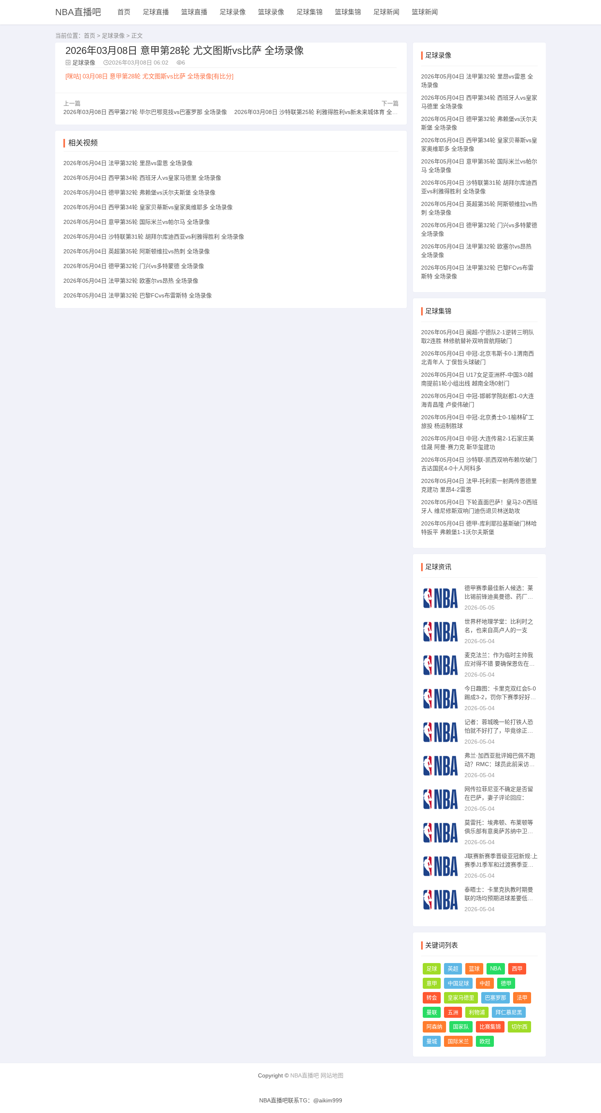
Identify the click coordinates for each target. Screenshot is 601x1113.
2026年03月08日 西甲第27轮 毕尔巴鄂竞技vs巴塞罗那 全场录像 (145, 112)
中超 (485, 983)
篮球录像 (271, 12)
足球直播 (156, 12)
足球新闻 (386, 12)
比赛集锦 (490, 1027)
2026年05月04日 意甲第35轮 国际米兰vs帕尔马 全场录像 (136, 222)
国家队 (461, 1027)
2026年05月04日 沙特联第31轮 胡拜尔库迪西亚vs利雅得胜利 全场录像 (153, 236)
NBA (495, 968)
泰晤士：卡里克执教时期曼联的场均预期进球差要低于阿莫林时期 (498, 898)
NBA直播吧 (78, 12)
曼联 (431, 1012)
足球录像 (233, 12)
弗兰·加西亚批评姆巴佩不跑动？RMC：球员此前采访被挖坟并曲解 (499, 764)
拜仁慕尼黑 (509, 1012)
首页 (123, 12)
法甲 (522, 998)
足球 (431, 968)
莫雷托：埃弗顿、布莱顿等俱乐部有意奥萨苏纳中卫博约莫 (498, 831)
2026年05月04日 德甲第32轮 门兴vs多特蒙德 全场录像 (133, 266)
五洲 (453, 1012)
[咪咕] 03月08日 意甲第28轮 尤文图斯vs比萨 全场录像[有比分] (149, 76)
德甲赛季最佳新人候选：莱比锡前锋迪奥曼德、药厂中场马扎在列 (498, 596)
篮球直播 (194, 12)
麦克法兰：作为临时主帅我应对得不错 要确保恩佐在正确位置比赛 (499, 663)
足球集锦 (309, 12)
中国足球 (458, 983)
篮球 (474, 968)
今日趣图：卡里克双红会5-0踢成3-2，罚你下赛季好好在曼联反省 (500, 697)
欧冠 (485, 1041)
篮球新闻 (425, 12)
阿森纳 (434, 1027)
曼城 (431, 1041)
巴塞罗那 (495, 998)
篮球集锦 (348, 12)
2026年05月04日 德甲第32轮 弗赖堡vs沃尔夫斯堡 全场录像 (139, 192)
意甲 (431, 983)
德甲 (506, 983)
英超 (453, 968)
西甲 (517, 968)
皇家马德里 (461, 998)
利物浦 (477, 1012)
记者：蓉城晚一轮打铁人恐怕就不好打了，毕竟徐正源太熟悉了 (498, 730)
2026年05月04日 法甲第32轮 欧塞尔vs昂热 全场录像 (130, 280)
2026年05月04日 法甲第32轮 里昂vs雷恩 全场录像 (128, 163)
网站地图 (332, 1075)
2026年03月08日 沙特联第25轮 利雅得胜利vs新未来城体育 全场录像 (321, 112)
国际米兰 (458, 1041)
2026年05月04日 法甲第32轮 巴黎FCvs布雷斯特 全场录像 (137, 295)
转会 (431, 998)
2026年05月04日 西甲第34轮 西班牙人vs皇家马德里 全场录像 (142, 177)
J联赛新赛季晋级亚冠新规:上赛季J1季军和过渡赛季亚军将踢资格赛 (501, 864)
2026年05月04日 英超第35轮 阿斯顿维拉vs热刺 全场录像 (136, 251)
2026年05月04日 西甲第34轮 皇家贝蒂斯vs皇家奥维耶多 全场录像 (148, 207)
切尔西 (519, 1027)
